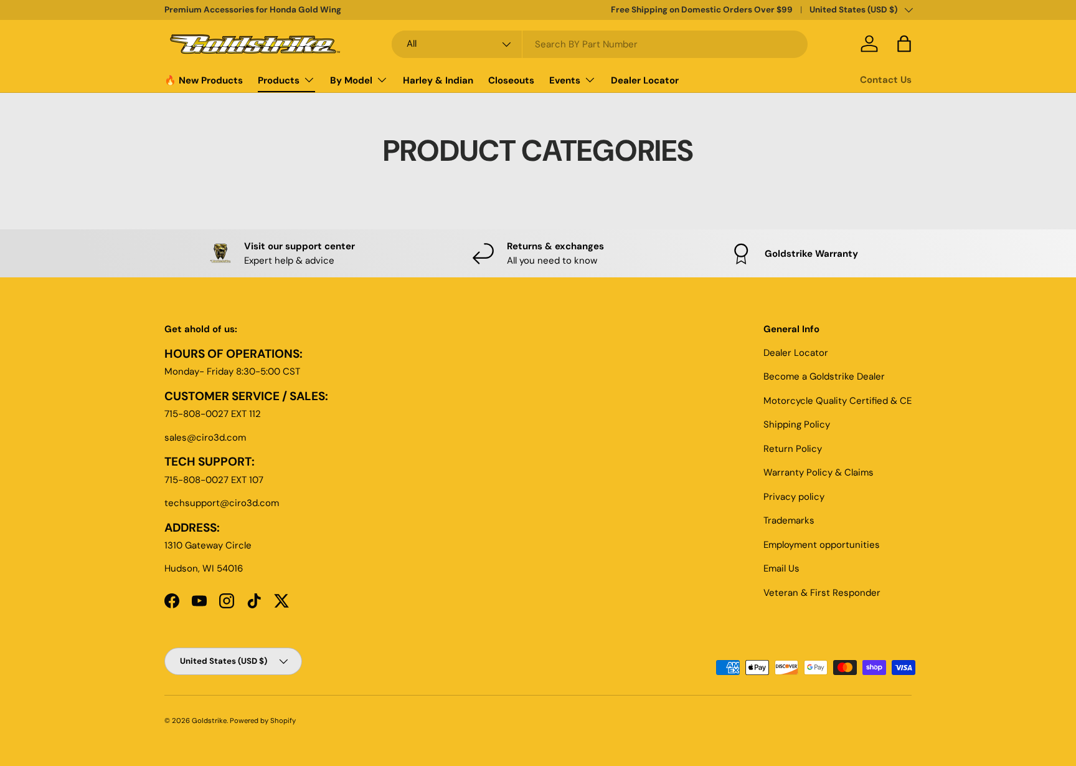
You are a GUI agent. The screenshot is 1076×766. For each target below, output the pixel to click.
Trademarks (788, 520)
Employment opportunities (821, 545)
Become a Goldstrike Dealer (824, 376)
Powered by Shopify (263, 720)
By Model (351, 80)
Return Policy (792, 449)
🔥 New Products (203, 80)
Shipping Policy (796, 424)
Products (279, 80)
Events (564, 80)
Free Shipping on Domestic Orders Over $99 (702, 9)
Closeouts (511, 80)
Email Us (781, 568)
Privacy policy (793, 497)
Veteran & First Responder (821, 592)
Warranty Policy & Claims (818, 472)
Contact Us (886, 80)
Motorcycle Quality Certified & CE (837, 401)
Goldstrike (209, 720)
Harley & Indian (438, 80)
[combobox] (600, 44)
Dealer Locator (645, 80)
